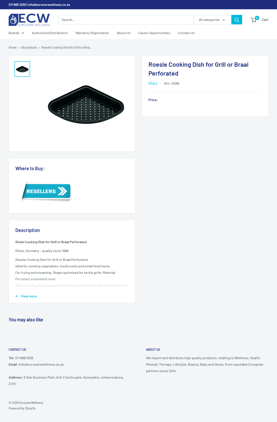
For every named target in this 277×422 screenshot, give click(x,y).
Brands (14, 33)
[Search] (236, 19)
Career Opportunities (154, 33)
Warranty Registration (92, 33)
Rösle (153, 83)
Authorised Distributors (50, 33)
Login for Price (172, 100)
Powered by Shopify (22, 408)
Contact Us (186, 33)
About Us (123, 33)
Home (13, 47)
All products (29, 47)
